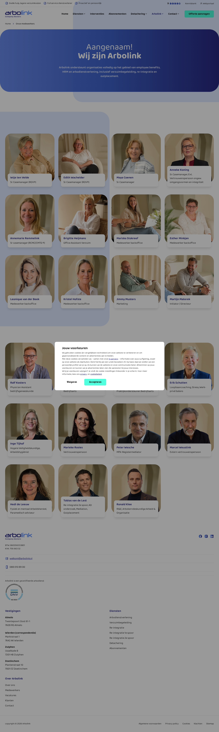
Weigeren (72, 382)
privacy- (83, 374)
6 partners (113, 359)
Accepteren (95, 382)
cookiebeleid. (96, 374)
